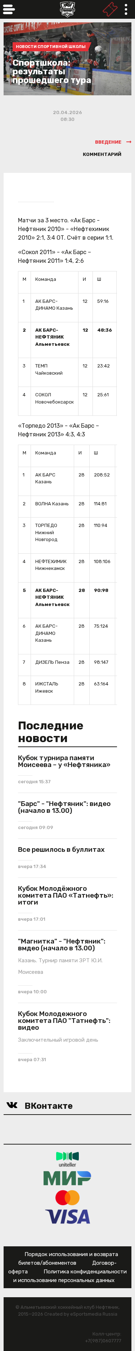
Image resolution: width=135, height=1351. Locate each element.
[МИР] (67, 1178)
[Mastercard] (67, 1197)
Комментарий (102, 154)
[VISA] (67, 1216)
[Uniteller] (67, 1159)
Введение (108, 142)
